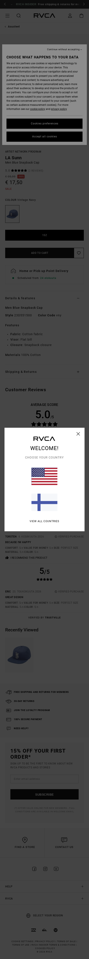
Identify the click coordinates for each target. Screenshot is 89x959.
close (78, 434)
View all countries (44, 521)
